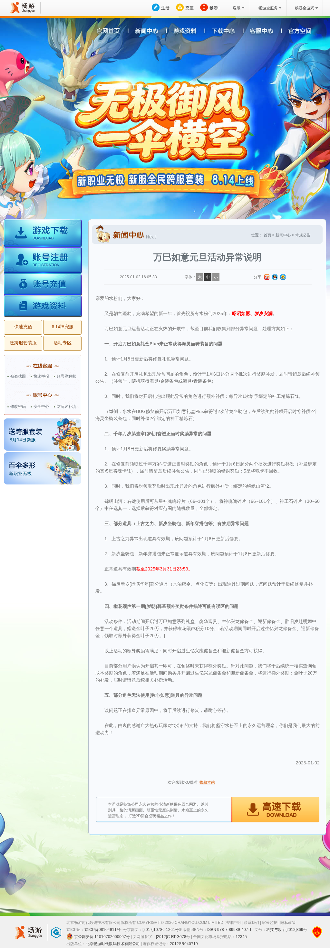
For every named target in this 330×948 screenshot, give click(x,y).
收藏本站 (207, 782)
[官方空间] (296, 32)
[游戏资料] (185, 32)
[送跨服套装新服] (42, 434)
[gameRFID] (53, 932)
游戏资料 (43, 306)
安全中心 (41, 406)
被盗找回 (18, 376)
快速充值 (23, 326)
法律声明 (233, 922)
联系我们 (251, 922)
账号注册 (43, 261)
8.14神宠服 (62, 326)
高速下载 (275, 810)
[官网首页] (111, 32)
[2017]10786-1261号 (160, 929)
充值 (189, 7)
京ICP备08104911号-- (103, 929)
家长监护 (269, 922)
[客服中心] (259, 32)
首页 (267, 235)
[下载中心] (222, 32)
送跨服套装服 (23, 342)
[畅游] (21, 8)
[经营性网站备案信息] (317, 932)
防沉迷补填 (66, 406)
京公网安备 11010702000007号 (102, 936)
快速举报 (41, 376)
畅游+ (214, 7)
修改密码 (18, 406)
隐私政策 (288, 922)
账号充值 (43, 285)
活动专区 (62, 342)
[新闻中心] (148, 32)
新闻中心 (283, 235)
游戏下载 (43, 233)
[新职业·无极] (42, 468)
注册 (165, 7)
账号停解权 (66, 376)
